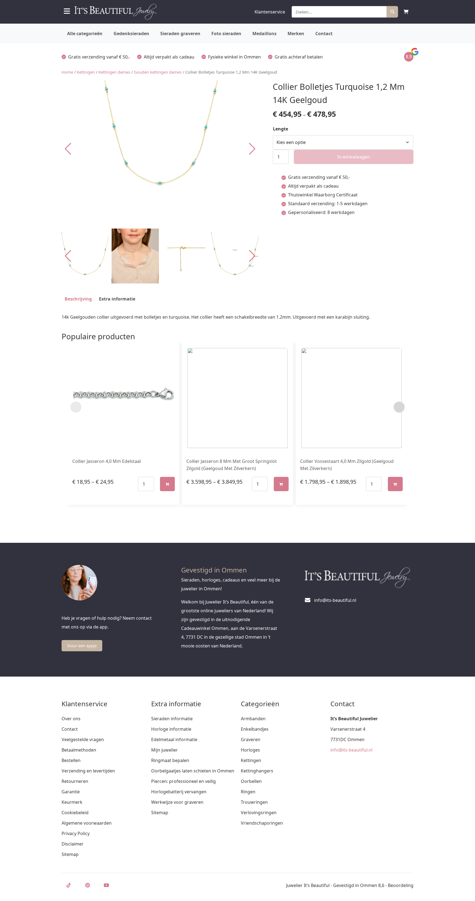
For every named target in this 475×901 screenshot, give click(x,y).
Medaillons (264, 33)
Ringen (248, 792)
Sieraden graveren (180, 33)
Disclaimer (73, 844)
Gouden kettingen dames (158, 72)
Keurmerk (72, 802)
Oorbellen (251, 781)
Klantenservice (270, 12)
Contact (324, 33)
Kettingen (86, 72)
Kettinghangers (257, 771)
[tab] (78, 298)
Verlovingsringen (259, 813)
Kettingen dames (114, 72)
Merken (296, 33)
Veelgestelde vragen (83, 739)
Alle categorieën (85, 33)
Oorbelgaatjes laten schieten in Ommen (192, 771)
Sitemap (70, 854)
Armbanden (253, 719)
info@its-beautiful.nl (351, 750)
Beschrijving (78, 299)
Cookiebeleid (75, 813)
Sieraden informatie (172, 719)
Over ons (71, 719)
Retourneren (75, 781)
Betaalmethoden (79, 750)
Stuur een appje (82, 645)
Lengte (280, 129)
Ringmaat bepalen (170, 760)
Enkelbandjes (255, 729)
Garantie (71, 792)
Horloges (250, 750)
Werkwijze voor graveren (177, 802)
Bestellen (71, 760)
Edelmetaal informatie (174, 739)
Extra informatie (117, 299)
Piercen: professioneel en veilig (183, 781)
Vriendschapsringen (262, 823)
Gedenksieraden (131, 33)
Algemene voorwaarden (87, 823)
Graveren (250, 739)
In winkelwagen (353, 157)
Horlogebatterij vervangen (178, 792)
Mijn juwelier (164, 750)
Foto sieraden (226, 33)
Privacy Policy (76, 833)
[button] (252, 149)
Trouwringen (254, 802)
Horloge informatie (171, 729)
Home (67, 72)
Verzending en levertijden (88, 771)
